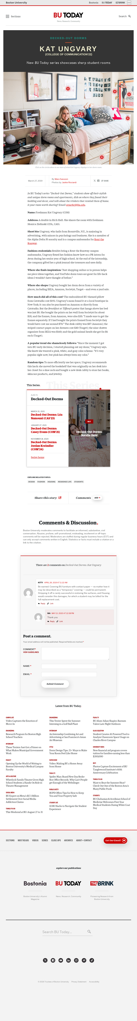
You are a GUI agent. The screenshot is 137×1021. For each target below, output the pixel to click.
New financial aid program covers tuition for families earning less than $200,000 (111, 753)
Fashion (41, 482)
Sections (10, 840)
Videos (35, 840)
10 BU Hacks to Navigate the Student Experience (68, 807)
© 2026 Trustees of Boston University (53, 981)
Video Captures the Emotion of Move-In (21, 722)
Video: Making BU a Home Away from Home (65, 765)
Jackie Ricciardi (69, 182)
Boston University (16, 2)
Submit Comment (55, 684)
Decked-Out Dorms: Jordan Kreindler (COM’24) (44, 446)
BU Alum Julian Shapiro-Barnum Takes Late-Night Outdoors (109, 722)
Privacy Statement (78, 981)
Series (45, 840)
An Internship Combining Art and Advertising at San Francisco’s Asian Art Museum (67, 737)
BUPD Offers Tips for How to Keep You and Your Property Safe (66, 794)
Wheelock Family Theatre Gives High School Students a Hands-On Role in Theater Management (25, 783)
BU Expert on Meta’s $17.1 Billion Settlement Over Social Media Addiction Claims (22, 799)
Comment (31, 650)
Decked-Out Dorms (47, 399)
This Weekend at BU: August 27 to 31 (24, 812)
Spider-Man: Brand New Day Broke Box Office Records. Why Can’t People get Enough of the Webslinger (68, 780)
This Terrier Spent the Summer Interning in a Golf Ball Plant (64, 722)
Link (51, 603)
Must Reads (23, 840)
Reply (43, 603)
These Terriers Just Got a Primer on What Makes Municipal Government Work (24, 750)
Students (78, 482)
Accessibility (94, 981)
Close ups (56, 840)
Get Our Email (113, 840)
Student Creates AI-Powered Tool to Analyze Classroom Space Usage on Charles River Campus (111, 737)
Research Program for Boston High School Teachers (23, 736)
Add (96, 498)
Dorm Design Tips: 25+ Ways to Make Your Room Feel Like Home (68, 752)
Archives (68, 840)
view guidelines (31, 652)
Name (27, 666)
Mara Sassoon (61, 179)
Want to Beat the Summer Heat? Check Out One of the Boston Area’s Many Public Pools (111, 786)
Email (27, 674)
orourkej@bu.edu (75, 204)
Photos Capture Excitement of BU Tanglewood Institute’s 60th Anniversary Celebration (110, 769)
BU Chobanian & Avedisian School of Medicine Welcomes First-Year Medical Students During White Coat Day (111, 803)
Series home (37, 457)
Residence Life (64, 482)
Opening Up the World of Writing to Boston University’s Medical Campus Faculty (24, 766)
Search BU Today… (57, 932)
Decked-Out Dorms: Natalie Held (89, 434)
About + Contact (84, 840)
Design (31, 482)
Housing (51, 482)
